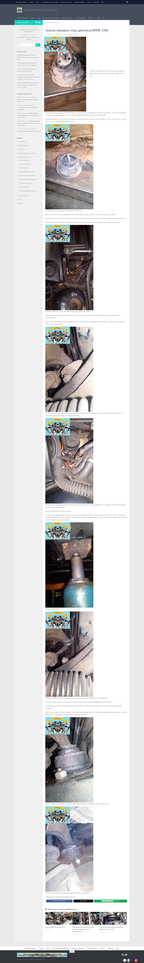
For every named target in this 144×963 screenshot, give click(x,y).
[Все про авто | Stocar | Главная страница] (19, 9)
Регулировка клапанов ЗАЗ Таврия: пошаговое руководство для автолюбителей (83, 929)
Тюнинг (89, 2)
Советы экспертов (79, 2)
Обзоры (31, 2)
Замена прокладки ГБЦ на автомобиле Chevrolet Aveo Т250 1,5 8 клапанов (28, 115)
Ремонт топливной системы (27, 175)
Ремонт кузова (24, 168)
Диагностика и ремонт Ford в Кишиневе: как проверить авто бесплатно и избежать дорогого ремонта (28, 77)
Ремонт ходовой (24, 187)
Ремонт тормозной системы (27, 179)
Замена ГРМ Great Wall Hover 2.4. (55, 927)
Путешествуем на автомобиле (49, 2)
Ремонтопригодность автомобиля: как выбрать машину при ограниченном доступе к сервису (28, 85)
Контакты (96, 2)
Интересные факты (21, 2)
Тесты (37, 2)
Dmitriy (48, 34)
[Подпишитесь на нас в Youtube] (39, 22)
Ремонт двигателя (52, 22)
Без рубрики (21, 141)
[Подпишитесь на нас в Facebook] (37, 22)
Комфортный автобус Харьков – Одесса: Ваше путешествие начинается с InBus (28, 57)
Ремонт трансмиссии (25, 183)
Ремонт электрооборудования (28, 191)
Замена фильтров (24, 160)
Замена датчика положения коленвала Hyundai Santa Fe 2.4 (27, 99)
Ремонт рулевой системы (26, 171)
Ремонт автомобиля (66, 2)
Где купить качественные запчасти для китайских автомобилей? (27, 107)
